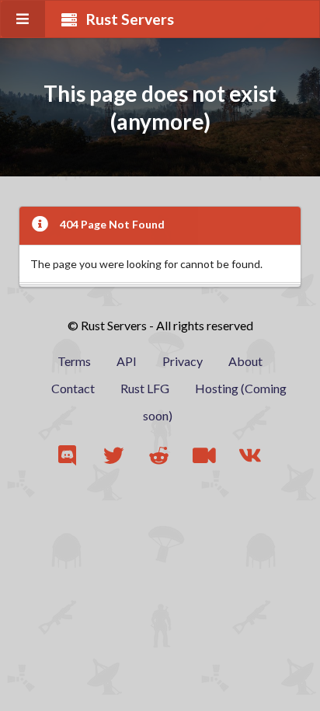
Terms (74, 361)
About (245, 361)
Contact (73, 388)
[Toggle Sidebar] (23, 19)
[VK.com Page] (251, 455)
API (127, 361)
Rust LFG (144, 388)
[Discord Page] (68, 455)
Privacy (182, 361)
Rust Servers (129, 19)
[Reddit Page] (160, 455)
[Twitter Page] (114, 455)
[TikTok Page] (205, 455)
